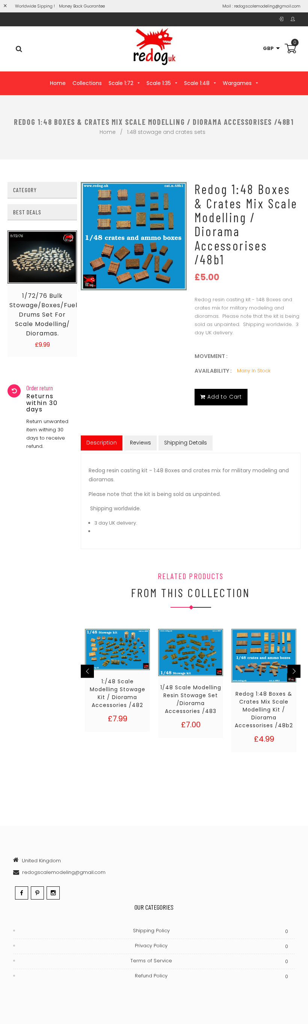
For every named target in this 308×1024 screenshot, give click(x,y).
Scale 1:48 (197, 83)
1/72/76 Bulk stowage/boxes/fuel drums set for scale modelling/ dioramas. (42, 314)
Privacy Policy (211, 946)
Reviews (140, 442)
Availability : (213, 371)
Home (58, 83)
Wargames (238, 83)
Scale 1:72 (122, 83)
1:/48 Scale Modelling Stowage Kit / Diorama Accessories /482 (117, 693)
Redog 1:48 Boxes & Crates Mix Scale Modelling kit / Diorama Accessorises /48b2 (264, 709)
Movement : (211, 356)
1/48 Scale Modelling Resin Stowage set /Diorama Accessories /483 (190, 699)
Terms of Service (209, 961)
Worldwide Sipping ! (35, 6)
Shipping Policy (210, 931)
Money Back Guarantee (82, 6)
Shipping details (185, 442)
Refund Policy (211, 976)
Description (101, 442)
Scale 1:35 (159, 83)
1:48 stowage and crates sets (166, 132)
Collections (87, 83)
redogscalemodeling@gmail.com (267, 6)
